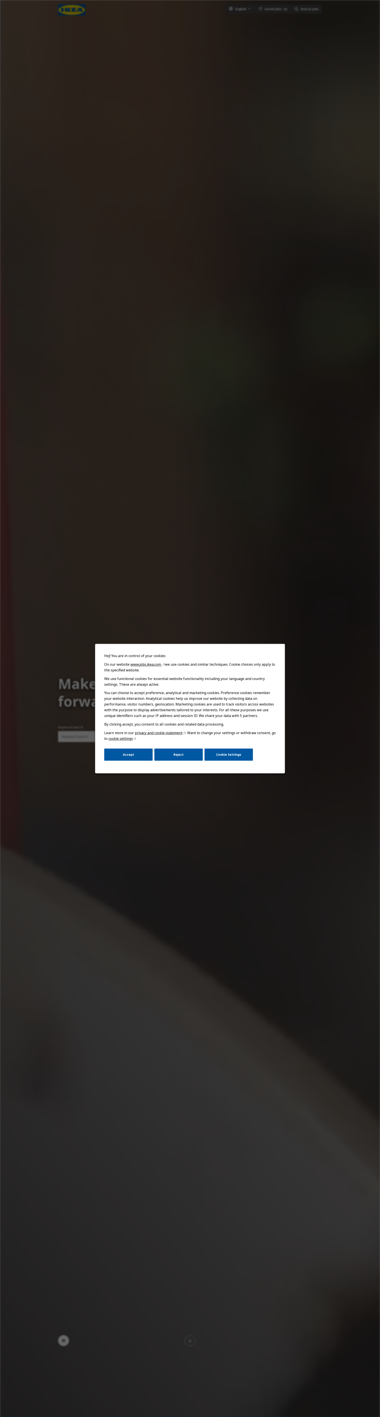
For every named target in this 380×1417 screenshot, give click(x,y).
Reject (179, 754)
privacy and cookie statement (159, 732)
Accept (128, 754)
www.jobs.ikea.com (146, 664)
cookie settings (120, 738)
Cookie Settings (228, 754)
